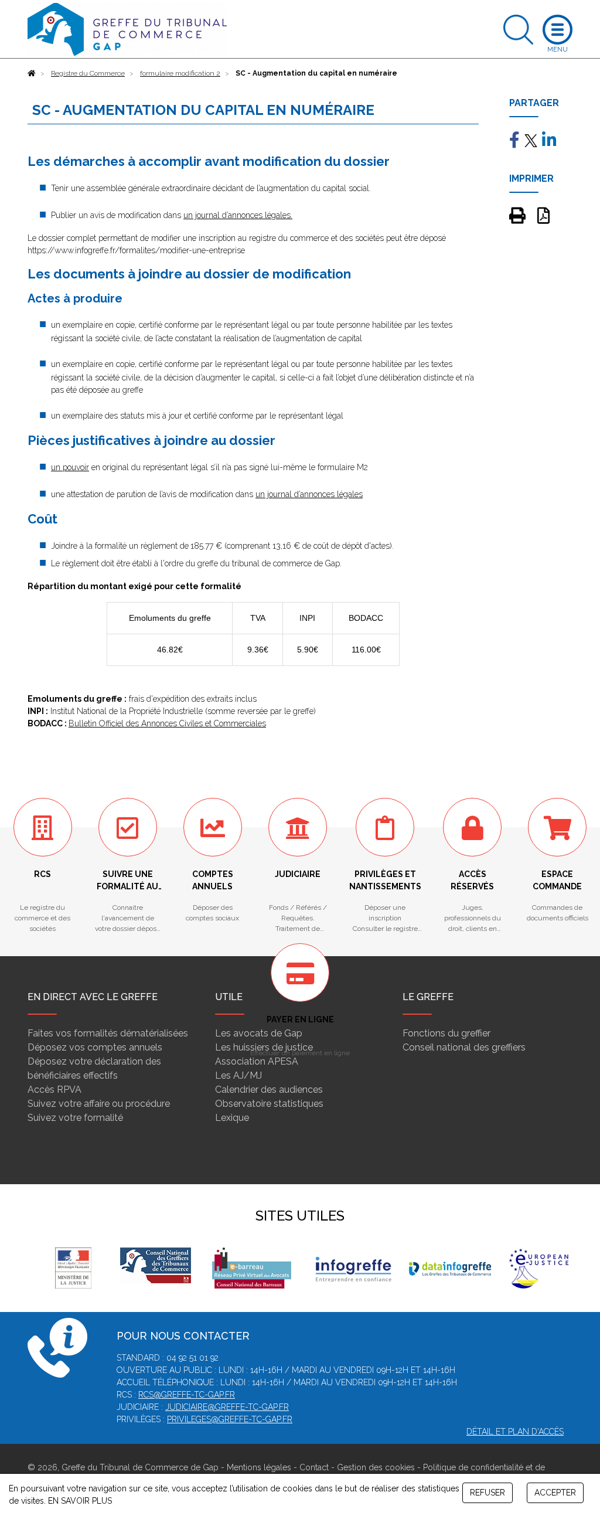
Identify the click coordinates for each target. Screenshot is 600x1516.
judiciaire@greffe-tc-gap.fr (227, 1407)
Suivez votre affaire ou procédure (99, 1103)
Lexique (232, 1117)
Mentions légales (259, 1467)
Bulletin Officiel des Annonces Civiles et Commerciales (167, 723)
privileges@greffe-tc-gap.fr (229, 1419)
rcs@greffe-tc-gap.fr (186, 1394)
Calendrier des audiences (269, 1089)
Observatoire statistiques (269, 1103)
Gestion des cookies (376, 1467)
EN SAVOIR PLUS (80, 1500)
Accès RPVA (54, 1089)
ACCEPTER (555, 1492)
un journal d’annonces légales (309, 494)
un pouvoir (70, 467)
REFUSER (487, 1492)
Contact (314, 1467)
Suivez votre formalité (75, 1117)
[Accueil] (32, 73)
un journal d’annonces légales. (237, 215)
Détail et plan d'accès (515, 1431)
